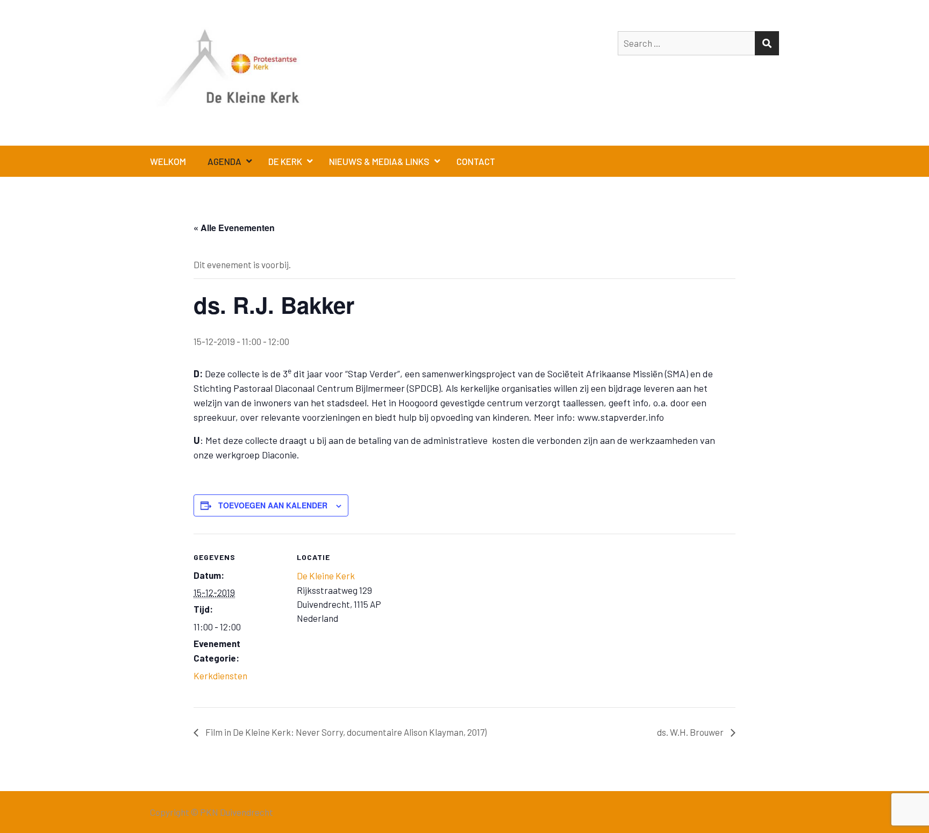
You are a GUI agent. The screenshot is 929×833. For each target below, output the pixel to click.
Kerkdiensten (220, 675)
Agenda (224, 161)
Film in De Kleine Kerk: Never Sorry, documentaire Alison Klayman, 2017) (345, 732)
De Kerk (285, 161)
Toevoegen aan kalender (272, 505)
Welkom (168, 161)
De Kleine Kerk (326, 575)
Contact (475, 161)
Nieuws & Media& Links (379, 161)
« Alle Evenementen (234, 227)
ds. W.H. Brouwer (691, 732)
